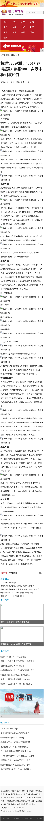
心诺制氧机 (13, 573)
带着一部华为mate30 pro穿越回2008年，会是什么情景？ (20, 589)
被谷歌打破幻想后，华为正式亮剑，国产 (17, 670)
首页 (5, 22)
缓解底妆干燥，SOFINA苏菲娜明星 (15, 742)
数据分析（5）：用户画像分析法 (12, 596)
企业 (5, 32)
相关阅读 (4, 579)
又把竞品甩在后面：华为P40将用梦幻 (16, 769)
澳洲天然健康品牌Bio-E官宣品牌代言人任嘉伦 (17, 586)
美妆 (23, 22)
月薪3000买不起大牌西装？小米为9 (15, 679)
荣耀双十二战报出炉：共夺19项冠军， (16, 684)
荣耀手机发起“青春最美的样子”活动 (15, 765)
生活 (23, 27)
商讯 (23, 32)
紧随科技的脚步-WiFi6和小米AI (13, 666)
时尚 (32, 27)
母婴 (14, 27)
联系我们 (17, 818)
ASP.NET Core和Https (8, 583)
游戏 (14, 32)
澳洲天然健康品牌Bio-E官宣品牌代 (14, 733)
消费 (32, 32)
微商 (5, 38)
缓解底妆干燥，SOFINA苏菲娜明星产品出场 (16, 593)
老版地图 (28, 818)
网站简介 (5, 818)
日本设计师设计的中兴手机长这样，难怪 (17, 756)
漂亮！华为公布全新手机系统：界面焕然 (17, 661)
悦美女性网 (4, 55)
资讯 (14, 22)
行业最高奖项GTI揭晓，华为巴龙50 (15, 675)
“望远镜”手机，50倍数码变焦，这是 (15, 760)
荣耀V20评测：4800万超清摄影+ (13, 657)
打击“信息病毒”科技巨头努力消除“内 (15, 751)
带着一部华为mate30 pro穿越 (12, 738)
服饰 (5, 27)
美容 (32, 22)
